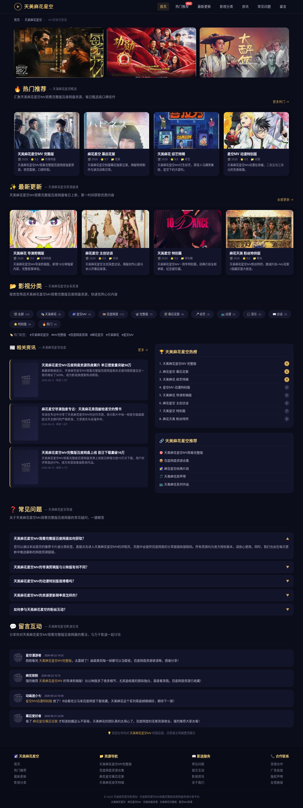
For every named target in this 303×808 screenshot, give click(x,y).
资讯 (245, 6)
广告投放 (277, 770)
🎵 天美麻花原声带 (172, 476)
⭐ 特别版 (22, 324)
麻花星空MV (134, 802)
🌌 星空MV (81, 314)
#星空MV (128, 335)
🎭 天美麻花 (51, 314)
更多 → (143, 350)
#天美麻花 (112, 335)
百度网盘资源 (150, 802)
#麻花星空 (96, 335)
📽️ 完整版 (143, 314)
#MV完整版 (58, 335)
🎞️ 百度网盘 (113, 314)
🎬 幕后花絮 (174, 314)
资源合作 (277, 764)
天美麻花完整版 (168, 802)
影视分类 (226, 6)
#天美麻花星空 (39, 335)
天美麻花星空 (33, 20)
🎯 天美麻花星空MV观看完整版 (181, 452)
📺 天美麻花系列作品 (174, 484)
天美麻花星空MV (141, 733)
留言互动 (198, 770)
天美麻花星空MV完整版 (115, 764)
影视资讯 (198, 776)
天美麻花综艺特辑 (111, 782)
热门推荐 (183, 6)
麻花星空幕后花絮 (111, 776)
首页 (163, 6)
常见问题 (264, 6)
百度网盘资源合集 (111, 770)
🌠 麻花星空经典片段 (174, 468)
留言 (283, 6)
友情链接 (277, 782)
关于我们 (198, 782)
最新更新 (204, 6)
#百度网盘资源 (78, 335)
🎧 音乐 (254, 314)
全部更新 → (285, 199)
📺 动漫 (228, 314)
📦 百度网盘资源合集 (174, 460)
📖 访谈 (280, 314)
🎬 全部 (21, 314)
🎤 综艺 (202, 314)
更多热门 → (281, 101)
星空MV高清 (185, 802)
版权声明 (277, 776)
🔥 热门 (49, 324)
